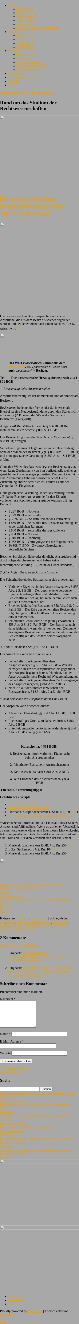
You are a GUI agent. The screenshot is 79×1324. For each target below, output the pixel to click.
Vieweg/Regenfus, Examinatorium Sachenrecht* (40, 815)
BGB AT (23, 13)
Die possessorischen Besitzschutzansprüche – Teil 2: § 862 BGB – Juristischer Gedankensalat (38, 956)
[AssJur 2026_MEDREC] (39, 1162)
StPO (20, 39)
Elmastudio (7, 1315)
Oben (3, 1322)
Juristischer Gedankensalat (27, 93)
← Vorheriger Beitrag (14, 1068)
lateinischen (16, 367)
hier (74, 812)
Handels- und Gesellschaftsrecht (38, 28)
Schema (46, 926)
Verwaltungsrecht (28, 69)
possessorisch (9, 929)
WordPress (35, 1311)
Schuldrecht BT (27, 20)
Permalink (27, 929)
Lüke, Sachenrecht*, (22, 804)
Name (5, 1034)
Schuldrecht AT (27, 16)
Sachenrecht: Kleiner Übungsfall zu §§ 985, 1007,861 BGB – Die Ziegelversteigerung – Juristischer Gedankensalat (41, 971)
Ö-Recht (14, 50)
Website (5, 1053)
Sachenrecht (25, 24)
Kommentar (60, 922)
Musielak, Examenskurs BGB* (29, 808)
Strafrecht (14, 32)
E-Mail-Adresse (12, 1041)
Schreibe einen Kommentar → (20, 946)
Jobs (11, 85)
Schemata (60, 926)
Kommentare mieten (21, 77)
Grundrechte (25, 58)
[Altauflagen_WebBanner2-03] (39, 1228)
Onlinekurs (15, 73)
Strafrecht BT (26, 47)
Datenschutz (16, 1300)
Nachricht (8, 999)
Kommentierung (11, 926)
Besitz (11, 922)
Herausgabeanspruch (37, 922)
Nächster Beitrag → (13, 1072)
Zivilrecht (14, 5)
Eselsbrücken (26, 9)
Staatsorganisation (29, 62)
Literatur (14, 81)
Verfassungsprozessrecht (33, 66)
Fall (19, 922)
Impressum (15, 1296)
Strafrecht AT (26, 43)
